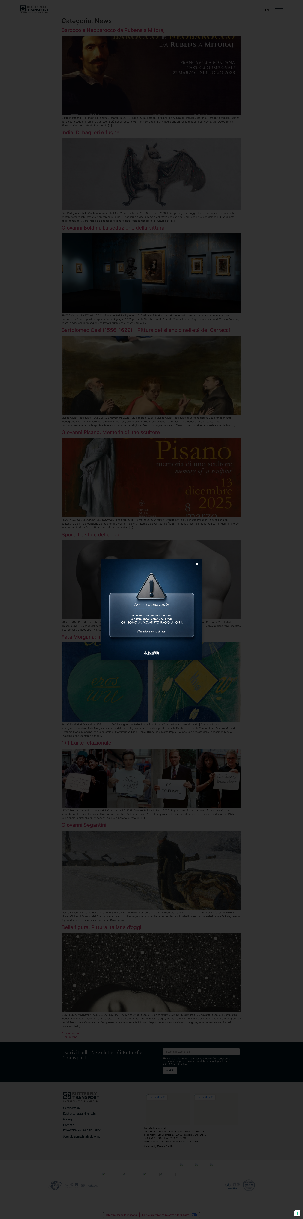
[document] (151, 609)
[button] (197, 564)
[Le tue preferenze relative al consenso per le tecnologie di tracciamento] (297, 1213)
